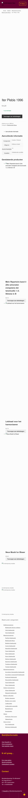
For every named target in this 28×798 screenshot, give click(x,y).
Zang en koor (7, 722)
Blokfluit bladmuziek (10, 643)
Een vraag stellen (6, 760)
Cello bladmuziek (9, 630)
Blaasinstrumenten (16, 10)
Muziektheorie (9, 708)
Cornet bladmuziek (10, 646)
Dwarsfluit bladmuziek (11, 648)
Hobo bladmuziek (10, 654)
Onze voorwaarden (7, 744)
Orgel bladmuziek (10, 682)
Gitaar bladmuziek (10, 690)
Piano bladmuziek (10, 685)
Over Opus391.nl (6, 742)
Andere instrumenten (9, 688)
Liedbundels (8, 703)
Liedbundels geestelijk (11, 706)
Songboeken (8, 711)
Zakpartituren (8, 719)
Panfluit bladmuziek (10, 638)
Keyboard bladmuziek (11, 677)
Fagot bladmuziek (10, 651)
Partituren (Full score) (11, 716)
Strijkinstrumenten (8, 625)
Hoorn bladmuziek (10, 656)
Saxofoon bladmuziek (11, 661)
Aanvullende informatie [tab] (12, 131)
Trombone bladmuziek (11, 664)
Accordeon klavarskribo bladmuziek (14, 672)
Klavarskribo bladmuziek (11, 680)
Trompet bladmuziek (10, 667)
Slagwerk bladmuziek (10, 693)
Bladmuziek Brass (6, 12)
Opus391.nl (6, 791)
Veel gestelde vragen (7, 746)
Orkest (5, 714)
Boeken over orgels (10, 701)
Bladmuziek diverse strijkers (12, 627)
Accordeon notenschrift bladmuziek (14, 674)
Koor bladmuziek (9, 724)
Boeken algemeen (10, 698)
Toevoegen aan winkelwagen (12, 116)
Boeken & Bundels (8, 695)
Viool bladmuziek (9, 633)
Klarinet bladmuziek (10, 659)
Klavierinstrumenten (9, 669)
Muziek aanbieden (7, 762)
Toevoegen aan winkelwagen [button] (15, 300)
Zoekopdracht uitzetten (8, 764)
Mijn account (4, 795)
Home (4, 10)
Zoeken (14, 795)
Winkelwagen (22, 794)
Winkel (9, 10)
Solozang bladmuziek (11, 727)
